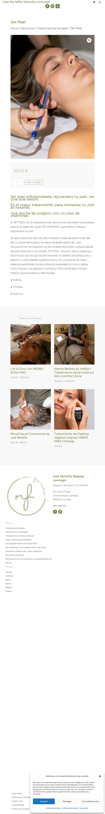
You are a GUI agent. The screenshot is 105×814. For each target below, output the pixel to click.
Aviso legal (84, 808)
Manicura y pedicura (14, 555)
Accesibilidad (18, 805)
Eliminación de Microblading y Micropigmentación (28, 559)
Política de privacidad (70, 808)
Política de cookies (53, 808)
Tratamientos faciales (52, 28)
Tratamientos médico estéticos (19, 536)
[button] (100, 776)
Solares (8, 591)
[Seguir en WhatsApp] (58, 6)
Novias (8, 563)
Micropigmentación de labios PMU (21, 544)
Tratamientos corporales (16, 532)
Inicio (14, 28)
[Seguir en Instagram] (52, 6)
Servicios (27, 28)
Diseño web (17, 801)
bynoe (8, 584)
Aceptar (44, 801)
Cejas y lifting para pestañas (18, 540)
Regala (8, 588)
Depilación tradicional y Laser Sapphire (23, 551)
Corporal (9, 576)
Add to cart (34, 182)
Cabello (8, 572)
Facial (7, 580)
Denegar (67, 801)
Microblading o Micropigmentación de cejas (25, 548)
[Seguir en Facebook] (47, 6)
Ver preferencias (90, 801)
